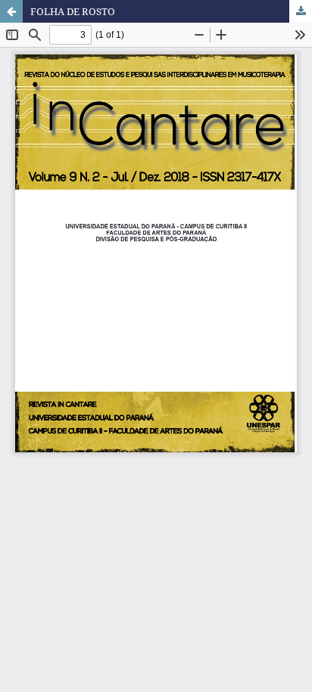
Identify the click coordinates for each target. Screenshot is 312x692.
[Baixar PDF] (300, 11)
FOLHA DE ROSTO (72, 11)
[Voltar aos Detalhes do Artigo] (11, 11)
